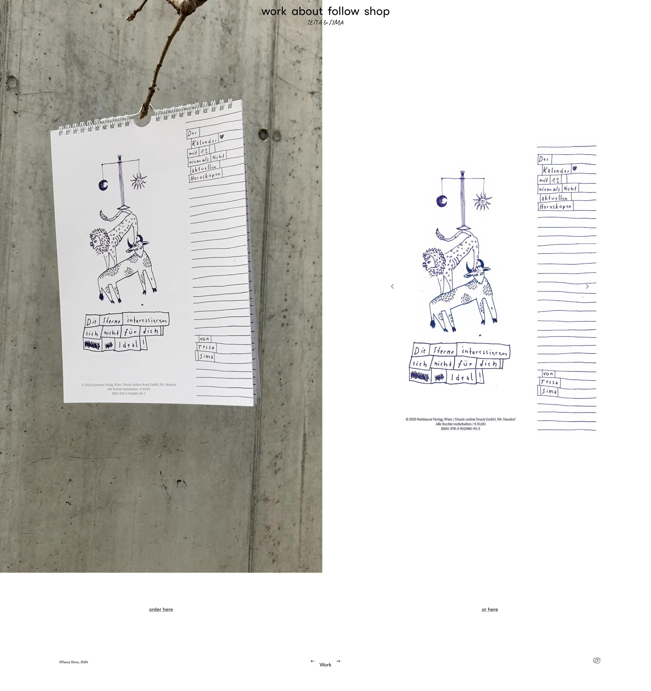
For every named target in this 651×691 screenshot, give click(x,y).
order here (161, 609)
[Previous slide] (392, 286)
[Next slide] (587, 286)
